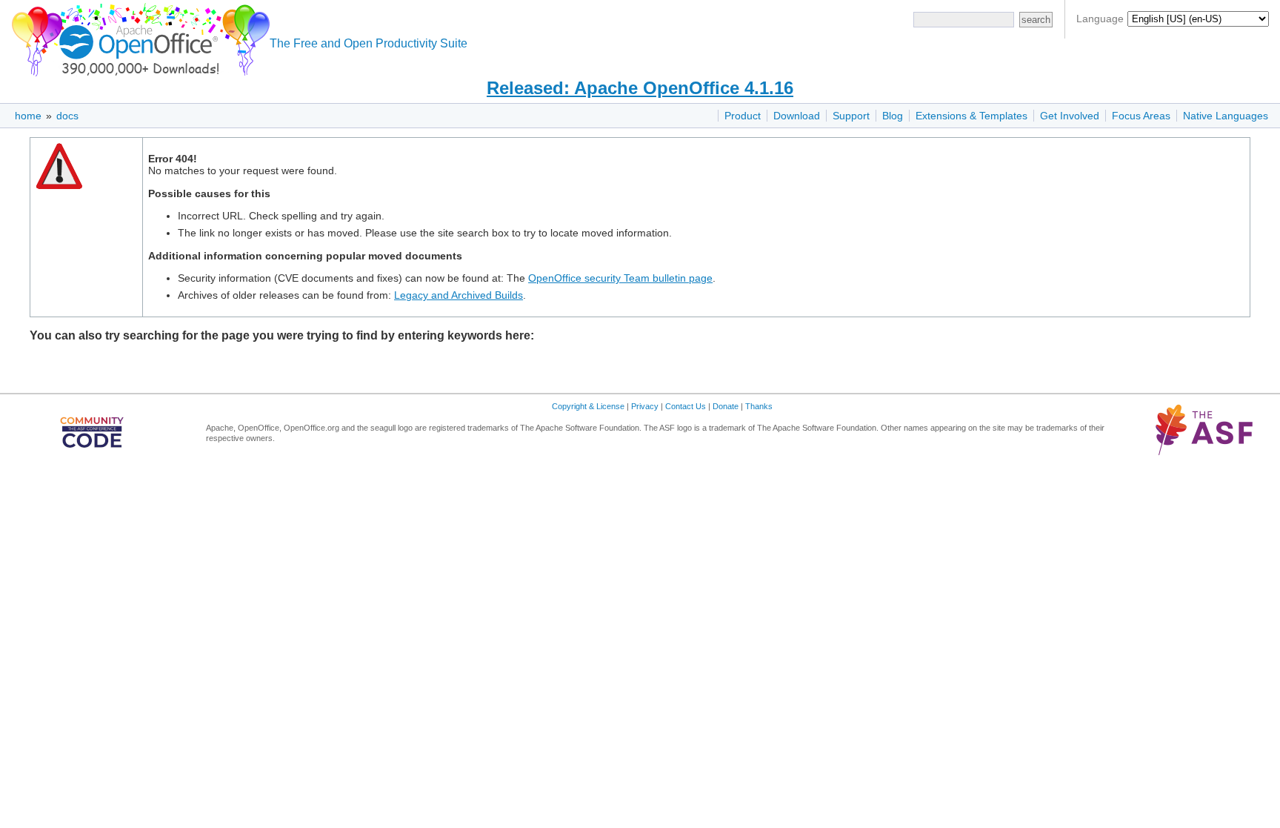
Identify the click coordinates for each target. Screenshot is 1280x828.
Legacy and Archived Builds (458, 295)
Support (851, 116)
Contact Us (685, 406)
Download (796, 116)
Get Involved (1069, 116)
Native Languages (1225, 116)
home (28, 116)
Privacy (645, 406)
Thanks (759, 406)
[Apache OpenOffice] (138, 37)
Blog (892, 116)
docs (67, 116)
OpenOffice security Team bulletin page (620, 278)
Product (742, 116)
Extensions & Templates (971, 116)
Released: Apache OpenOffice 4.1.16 (640, 88)
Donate (726, 406)
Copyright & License (588, 406)
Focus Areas (1141, 116)
